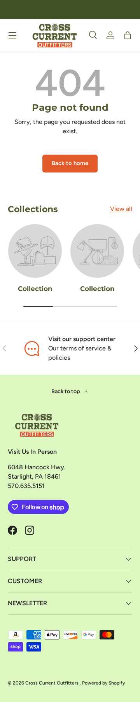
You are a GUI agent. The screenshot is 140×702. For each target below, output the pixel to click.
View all (121, 209)
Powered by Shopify (103, 683)
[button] (127, 35)
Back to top (66, 391)
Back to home (70, 163)
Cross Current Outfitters (52, 683)
